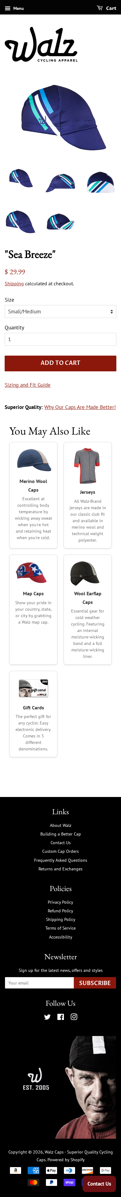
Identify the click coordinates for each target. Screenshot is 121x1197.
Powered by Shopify (66, 1159)
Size (9, 299)
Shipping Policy (60, 919)
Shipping (14, 283)
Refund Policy (60, 911)
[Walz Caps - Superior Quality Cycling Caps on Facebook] (60, 1018)
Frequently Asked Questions (60, 860)
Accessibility (60, 937)
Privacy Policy (60, 902)
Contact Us (61, 842)
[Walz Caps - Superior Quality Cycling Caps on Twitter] (47, 1018)
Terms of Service (60, 928)
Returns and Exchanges (60, 869)
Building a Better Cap (60, 834)
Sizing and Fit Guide (28, 385)
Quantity (14, 327)
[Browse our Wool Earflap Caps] (88, 573)
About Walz (60, 825)
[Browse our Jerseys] (88, 466)
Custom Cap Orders (60, 851)
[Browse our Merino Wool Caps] (33, 460)
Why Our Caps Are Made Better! (80, 407)
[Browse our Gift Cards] (33, 688)
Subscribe (95, 983)
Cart (110, 8)
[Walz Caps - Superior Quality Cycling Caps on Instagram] (73, 1018)
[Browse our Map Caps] (33, 573)
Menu (18, 8)
